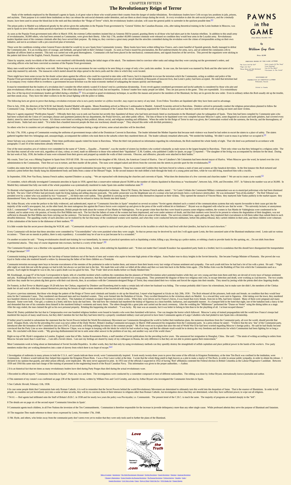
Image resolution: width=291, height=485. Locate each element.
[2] (80, 92)
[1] (212, 20)
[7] (28, 209)
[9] (105, 242)
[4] (209, 162)
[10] (28, 250)
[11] (110, 347)
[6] (142, 184)
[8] (72, 220)
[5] (262, 176)
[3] (265, 135)
